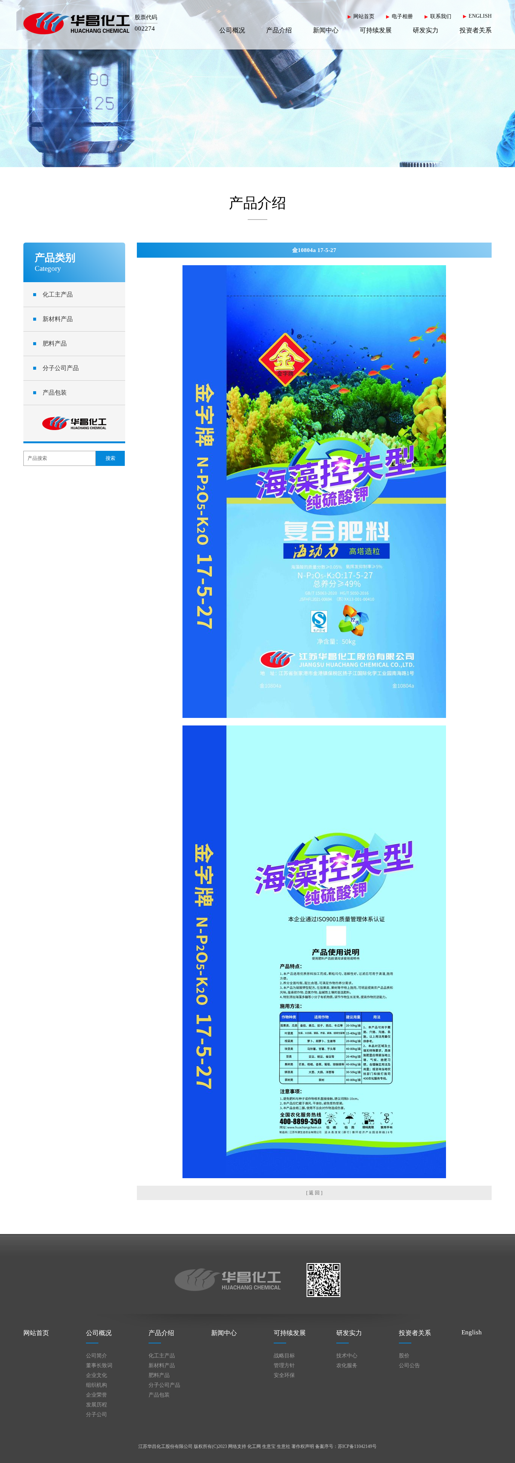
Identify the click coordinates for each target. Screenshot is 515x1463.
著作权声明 (302, 1446)
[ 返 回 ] (314, 1193)
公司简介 (96, 1355)
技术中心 (346, 1355)
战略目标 (284, 1355)
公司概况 (232, 30)
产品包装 (50, 392)
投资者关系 (476, 30)
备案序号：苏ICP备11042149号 (346, 1446)
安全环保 (284, 1375)
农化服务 (346, 1365)
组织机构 (96, 1385)
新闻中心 (326, 30)
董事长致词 (99, 1365)
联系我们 (440, 16)
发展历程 (96, 1405)
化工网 (254, 1446)
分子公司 (96, 1414)
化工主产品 (53, 294)
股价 (404, 1355)
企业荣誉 (96, 1395)
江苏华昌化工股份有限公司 (165, 1446)
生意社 (283, 1446)
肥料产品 (50, 343)
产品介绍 (279, 30)
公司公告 (409, 1365)
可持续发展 (376, 30)
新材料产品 (53, 319)
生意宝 (269, 1446)
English (471, 1332)
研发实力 (425, 30)
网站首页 (363, 16)
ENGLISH (480, 16)
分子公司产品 (56, 368)
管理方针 (284, 1365)
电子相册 (402, 16)
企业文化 (96, 1375)
